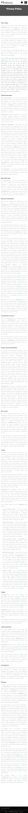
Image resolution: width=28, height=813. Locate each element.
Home (6, 811)
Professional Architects (13, 811)
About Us (21, 811)
